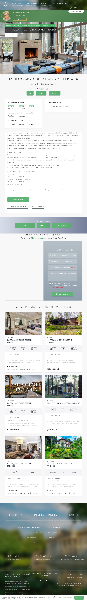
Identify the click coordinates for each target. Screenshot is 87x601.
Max (30, 93)
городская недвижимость (14, 559)
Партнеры (52, 543)
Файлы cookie (43, 575)
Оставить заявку (18, 199)
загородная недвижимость (43, 559)
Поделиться (39, 206)
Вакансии (37, 543)
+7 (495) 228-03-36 (72, 556)
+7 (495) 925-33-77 (75, 8)
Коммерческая (47, 4)
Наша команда (54, 532)
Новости (51, 538)
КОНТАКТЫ (70, 515)
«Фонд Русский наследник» (29, 527)
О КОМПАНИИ (18, 515)
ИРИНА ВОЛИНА (45, 515)
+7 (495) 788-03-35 (14, 556)
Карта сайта (27, 568)
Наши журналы (54, 527)
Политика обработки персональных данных (43, 573)
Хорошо (79, 597)
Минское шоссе (25, 113)
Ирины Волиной (19, 15)
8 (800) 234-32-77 (74, 575)
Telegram (41, 93)
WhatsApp (54, 93)
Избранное (62, 3)
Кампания (37, 532)
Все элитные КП (62, 568)
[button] (2, 48)
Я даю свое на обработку (64, 285)
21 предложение (39, 238)
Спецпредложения (33, 538)
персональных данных (69, 285)
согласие (64, 283)
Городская (17, 4)
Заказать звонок (76, 11)
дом (66, 106)
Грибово (22, 116)
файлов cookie (15, 598)
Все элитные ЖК (44, 568)
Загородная (32, 4)
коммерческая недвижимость (72, 559)
